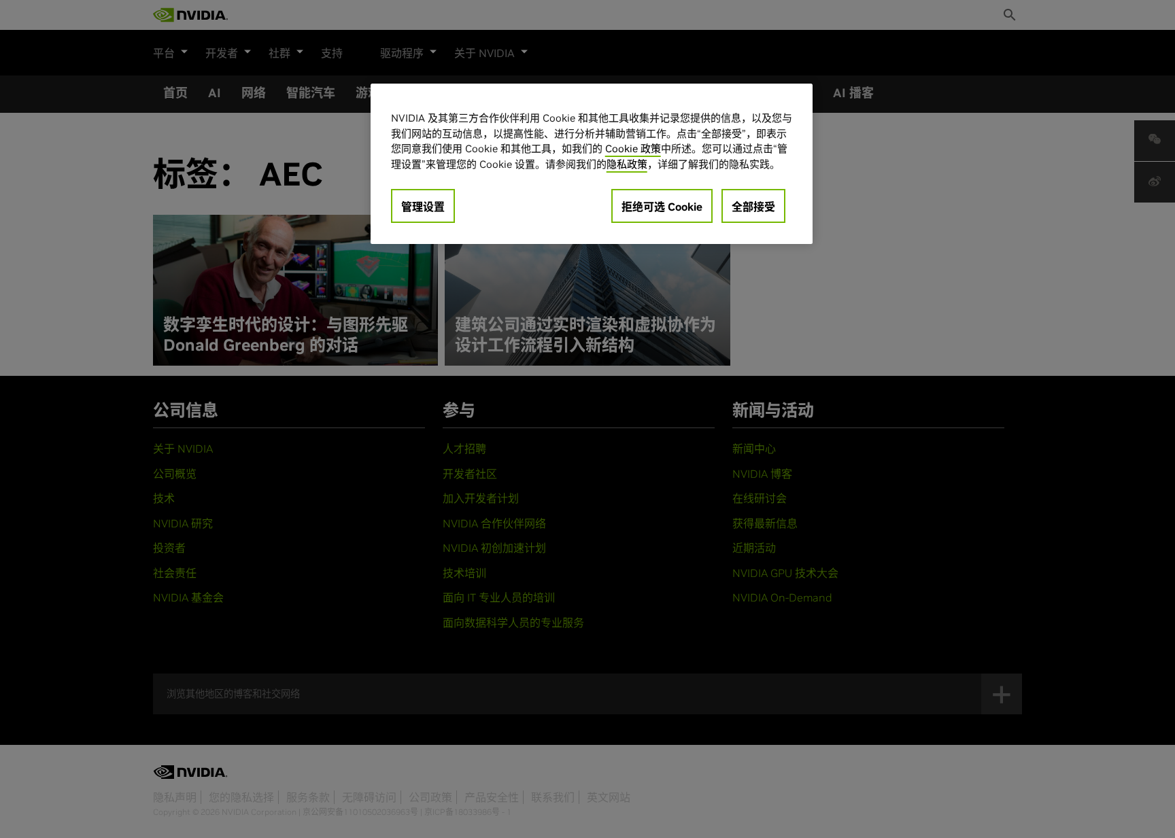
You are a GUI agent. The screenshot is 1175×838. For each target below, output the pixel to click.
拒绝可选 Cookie (661, 206)
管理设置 (423, 206)
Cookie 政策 (633, 148)
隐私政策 (627, 164)
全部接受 (753, 206)
